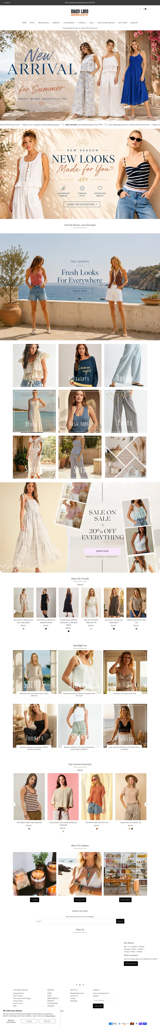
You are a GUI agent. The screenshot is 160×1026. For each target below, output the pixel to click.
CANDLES (82, 23)
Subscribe (98, 1006)
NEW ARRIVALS (43, 23)
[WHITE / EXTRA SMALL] (91, 629)
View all (80, 584)
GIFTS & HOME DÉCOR (106, 23)
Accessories (80, 900)
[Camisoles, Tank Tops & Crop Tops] (125, 672)
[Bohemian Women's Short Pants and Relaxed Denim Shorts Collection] (80, 726)
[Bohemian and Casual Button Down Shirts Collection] (35, 672)
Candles (34, 900)
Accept (29, 1021)
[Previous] (13, 612)
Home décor (125, 900)
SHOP (32, 23)
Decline (47, 1021)
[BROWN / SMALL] (29, 829)
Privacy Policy (18, 1001)
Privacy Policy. (50, 1016)
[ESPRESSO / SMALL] (114, 629)
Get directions (130, 964)
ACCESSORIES (69, 23)
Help (14, 1006)
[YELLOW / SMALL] (63, 831)
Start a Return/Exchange (22, 998)
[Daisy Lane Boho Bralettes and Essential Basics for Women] (125, 726)
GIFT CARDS (122, 23)
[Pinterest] (83, 984)
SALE (92, 23)
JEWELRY (56, 23)
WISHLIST (134, 23)
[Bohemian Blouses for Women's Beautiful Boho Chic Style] (80, 672)
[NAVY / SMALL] (69, 631)
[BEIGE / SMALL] (129, 829)
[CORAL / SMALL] (97, 829)
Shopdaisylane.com (77, 993)
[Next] (146, 612)
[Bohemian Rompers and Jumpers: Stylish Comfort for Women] (35, 726)
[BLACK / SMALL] (46, 629)
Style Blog (73, 1001)
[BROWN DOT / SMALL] (24, 629)
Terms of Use (17, 1003)
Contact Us (74, 996)
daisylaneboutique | (110, 124)
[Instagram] (79, 984)
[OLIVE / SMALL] (132, 829)
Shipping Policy (18, 993)
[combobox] (27, 3)
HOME (24, 23)
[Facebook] (76, 984)
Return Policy (18, 996)
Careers (72, 998)
